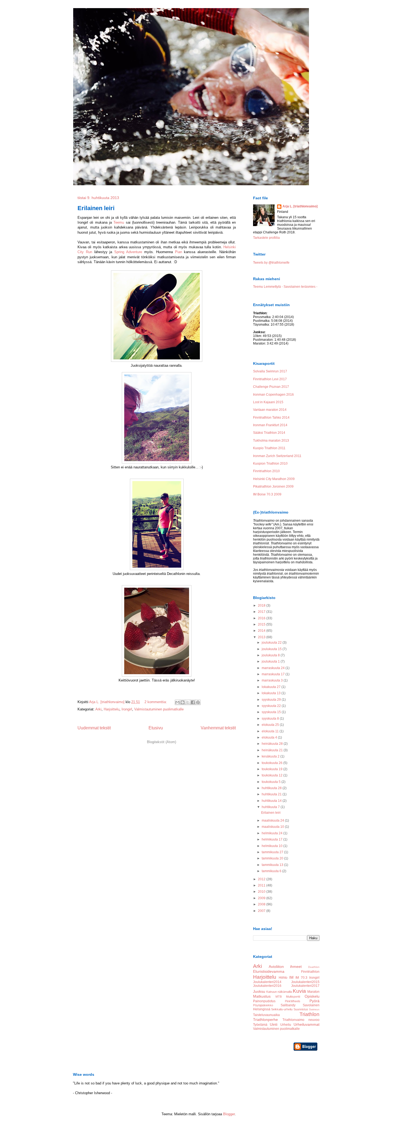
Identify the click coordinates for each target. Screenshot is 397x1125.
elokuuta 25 (271, 725)
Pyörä (314, 1001)
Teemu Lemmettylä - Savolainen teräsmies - (285, 287)
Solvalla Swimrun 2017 (270, 371)
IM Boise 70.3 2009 (267, 494)
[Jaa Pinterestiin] (198, 702)
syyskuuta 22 (272, 706)
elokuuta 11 (271, 731)
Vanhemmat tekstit (218, 728)
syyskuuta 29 (272, 700)
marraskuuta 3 (273, 680)
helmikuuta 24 (272, 833)
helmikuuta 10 (272, 846)
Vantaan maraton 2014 (270, 410)
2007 (262, 911)
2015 (262, 624)
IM (291, 977)
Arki (98, 709)
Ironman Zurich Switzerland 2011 (277, 456)
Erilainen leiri (96, 208)
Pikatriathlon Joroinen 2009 (273, 486)
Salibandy (288, 1005)
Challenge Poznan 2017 (271, 387)
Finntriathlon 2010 (266, 471)
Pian (178, 252)
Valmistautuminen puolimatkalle (159, 709)
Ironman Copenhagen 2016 (273, 394)
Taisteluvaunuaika (266, 1015)
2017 (262, 612)
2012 (262, 879)
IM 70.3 (301, 978)
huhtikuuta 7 (271, 807)
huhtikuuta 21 (272, 794)
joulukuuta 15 (272, 649)
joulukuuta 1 (271, 661)
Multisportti (293, 996)
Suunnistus (301, 1009)
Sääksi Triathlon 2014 (269, 433)
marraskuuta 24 (273, 668)
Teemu (118, 222)
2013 (262, 637)
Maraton (313, 992)
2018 (262, 605)
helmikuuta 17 (272, 839)
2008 (262, 904)
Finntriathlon (310, 972)
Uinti (273, 1024)
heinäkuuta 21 (273, 750)
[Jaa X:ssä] (187, 702)
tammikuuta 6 (272, 871)
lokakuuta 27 (271, 687)
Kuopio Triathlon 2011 (269, 448)
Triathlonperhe (265, 1019)
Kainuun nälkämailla (279, 991)
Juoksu (259, 991)
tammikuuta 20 (273, 858)
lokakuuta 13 (271, 693)
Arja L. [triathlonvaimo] (300, 206)
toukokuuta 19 (272, 769)
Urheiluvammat (306, 1024)
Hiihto (283, 978)
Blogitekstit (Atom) (161, 742)
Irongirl (127, 709)
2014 (262, 631)
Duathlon (313, 966)
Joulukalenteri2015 (305, 982)
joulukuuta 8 (271, 655)
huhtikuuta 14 (272, 801)
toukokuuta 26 (272, 763)
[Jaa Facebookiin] (193, 702)
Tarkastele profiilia (266, 238)
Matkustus (262, 996)
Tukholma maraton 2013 (271, 440)
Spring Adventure (128, 252)
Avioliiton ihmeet (285, 966)
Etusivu (156, 728)
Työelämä (260, 1025)
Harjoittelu (111, 709)
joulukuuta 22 (272, 642)
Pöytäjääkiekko (263, 1005)
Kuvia (299, 991)
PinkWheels (292, 1001)
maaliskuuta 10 (273, 827)
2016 (262, 618)
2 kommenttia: (156, 702)
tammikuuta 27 (273, 852)
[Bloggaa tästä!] (182, 702)
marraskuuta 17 (273, 674)
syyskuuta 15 (272, 712)
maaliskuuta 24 (273, 820)
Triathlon (309, 1014)
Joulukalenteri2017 (305, 986)
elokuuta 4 (270, 737)
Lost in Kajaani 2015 (268, 402)
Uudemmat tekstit (94, 728)
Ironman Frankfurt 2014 (270, 425)
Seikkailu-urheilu (281, 1009)
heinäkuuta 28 (273, 744)
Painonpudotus (264, 1001)
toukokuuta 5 (271, 782)
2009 (262, 898)
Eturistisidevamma (268, 971)
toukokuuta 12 (272, 775)
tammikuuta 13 (273, 865)
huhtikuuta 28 (272, 788)
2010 (262, 892)
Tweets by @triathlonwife (271, 262)
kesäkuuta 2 (271, 756)
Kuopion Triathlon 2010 (270, 463)
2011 (262, 885)
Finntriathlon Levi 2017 (270, 379)
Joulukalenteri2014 (267, 982)
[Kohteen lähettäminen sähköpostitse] (177, 702)
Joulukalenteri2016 (267, 986)
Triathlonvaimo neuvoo (301, 1020)
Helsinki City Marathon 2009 (274, 479)
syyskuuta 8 (271, 718)
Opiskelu (312, 996)
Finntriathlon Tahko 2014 (271, 417)
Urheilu (285, 1025)
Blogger (229, 1114)
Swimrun (314, 1009)
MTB (278, 996)
